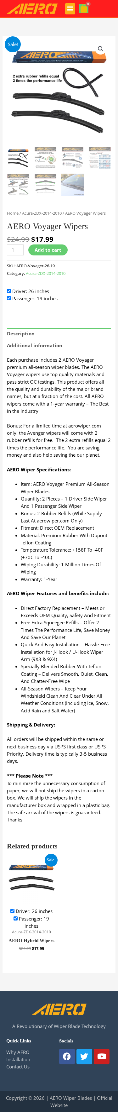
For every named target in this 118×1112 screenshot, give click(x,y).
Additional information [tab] (34, 345)
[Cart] (83, 8)
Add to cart (48, 250)
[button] (70, 8)
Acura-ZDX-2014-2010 (42, 213)
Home (13, 213)
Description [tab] (21, 333)
